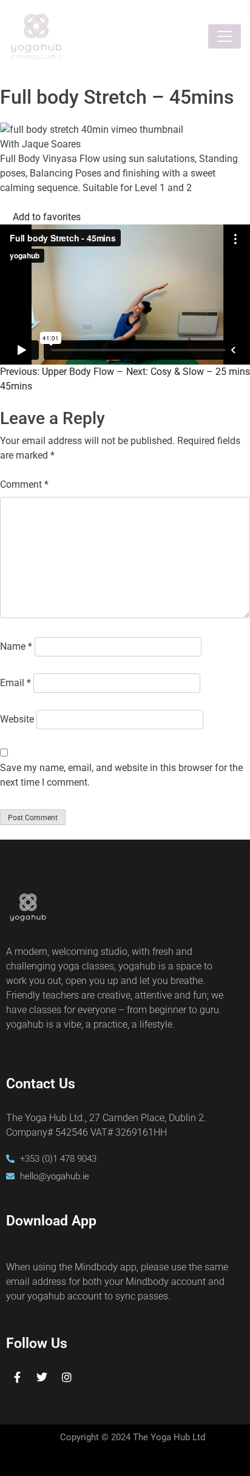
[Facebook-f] (17, 1377)
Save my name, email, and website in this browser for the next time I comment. (121, 775)
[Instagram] (67, 1377)
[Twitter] (42, 1377)
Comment (24, 484)
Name (16, 646)
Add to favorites (47, 217)
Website (17, 719)
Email (15, 683)
